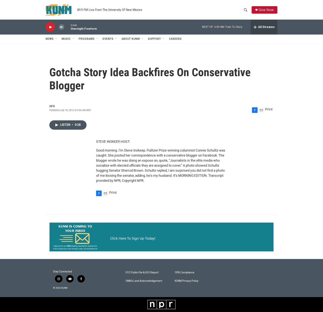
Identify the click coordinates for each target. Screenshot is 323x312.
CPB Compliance (184, 272)
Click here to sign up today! (132, 238)
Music (66, 38)
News (50, 38)
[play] (50, 27)
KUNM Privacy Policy (187, 281)
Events (108, 38)
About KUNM (130, 38)
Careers (175, 38)
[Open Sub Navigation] (56, 38)
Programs (87, 38)
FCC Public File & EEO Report (142, 272)
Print (269, 109)
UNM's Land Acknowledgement (144, 281)
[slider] (67, 27)
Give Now (266, 10)
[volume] (61, 27)
